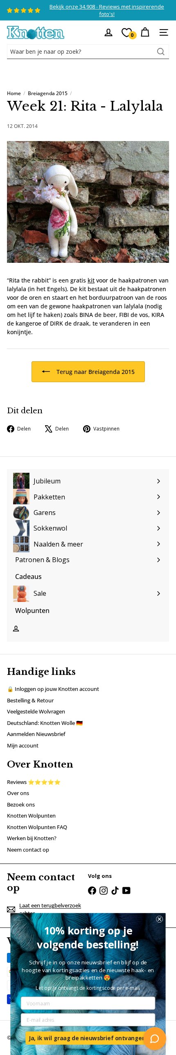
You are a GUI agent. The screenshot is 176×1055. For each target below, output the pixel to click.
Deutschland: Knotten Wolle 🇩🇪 (45, 723)
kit (91, 280)
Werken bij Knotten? (31, 838)
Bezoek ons (21, 804)
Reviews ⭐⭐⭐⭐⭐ (34, 782)
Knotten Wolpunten (31, 815)
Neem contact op (28, 849)
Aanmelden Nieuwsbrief (36, 734)
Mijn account (22, 745)
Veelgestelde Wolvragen (36, 711)
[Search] (161, 51)
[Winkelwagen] (144, 32)
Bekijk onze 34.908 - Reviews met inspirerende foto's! (107, 10)
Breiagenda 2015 (48, 93)
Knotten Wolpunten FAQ (37, 827)
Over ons (18, 793)
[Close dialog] (159, 919)
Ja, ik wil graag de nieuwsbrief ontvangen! (88, 1038)
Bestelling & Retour (30, 700)
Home (14, 93)
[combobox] (88, 51)
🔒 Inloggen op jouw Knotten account (53, 689)
